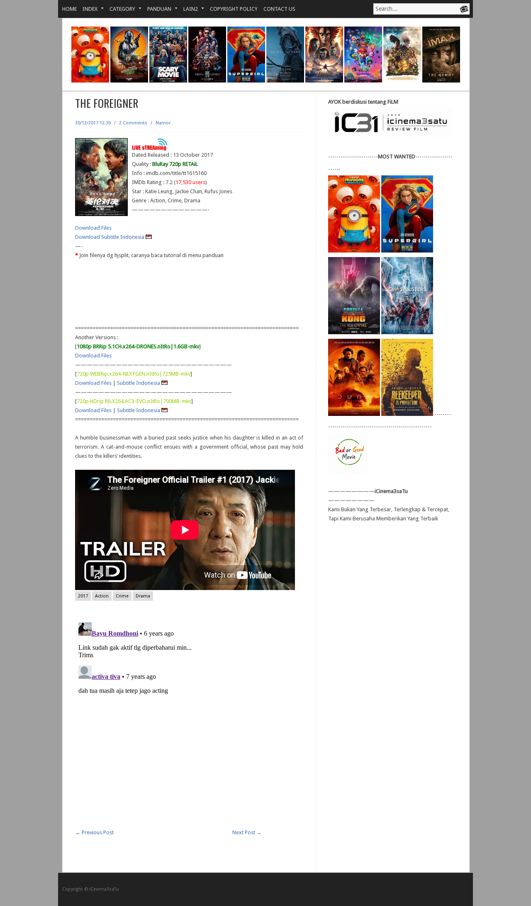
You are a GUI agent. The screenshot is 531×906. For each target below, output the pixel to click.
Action (102, 596)
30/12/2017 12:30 (93, 123)
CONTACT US (279, 9)
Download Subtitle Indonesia (110, 237)
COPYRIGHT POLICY (234, 9)
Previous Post (94, 832)
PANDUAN (156, 9)
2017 (83, 596)
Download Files (93, 228)
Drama (143, 596)
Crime (122, 596)
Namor (163, 123)
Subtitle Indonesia (139, 383)
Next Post (247, 832)
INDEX (87, 9)
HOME (69, 9)
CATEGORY (119, 9)
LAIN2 (188, 9)
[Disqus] (189, 722)
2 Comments (133, 123)
